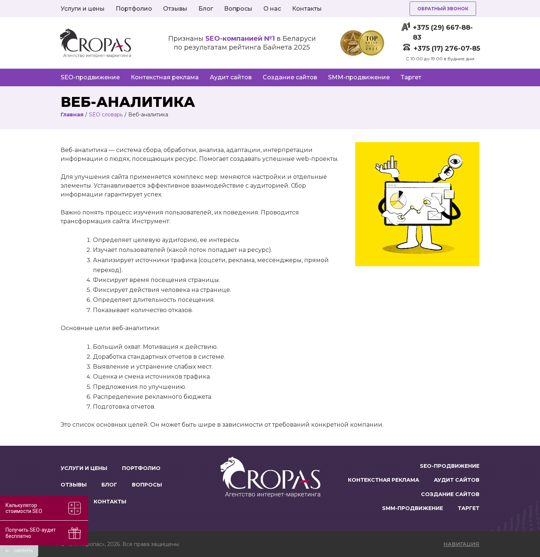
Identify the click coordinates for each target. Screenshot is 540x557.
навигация (461, 544)
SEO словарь (106, 114)
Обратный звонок (442, 8)
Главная (72, 114)
